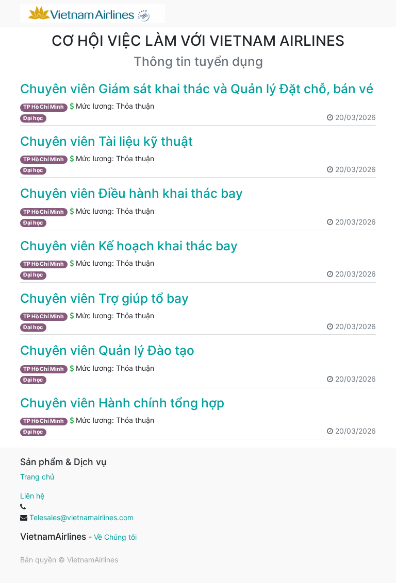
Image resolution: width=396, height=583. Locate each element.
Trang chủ (37, 476)
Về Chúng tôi (115, 537)
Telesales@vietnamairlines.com (81, 517)
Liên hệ (32, 495)
